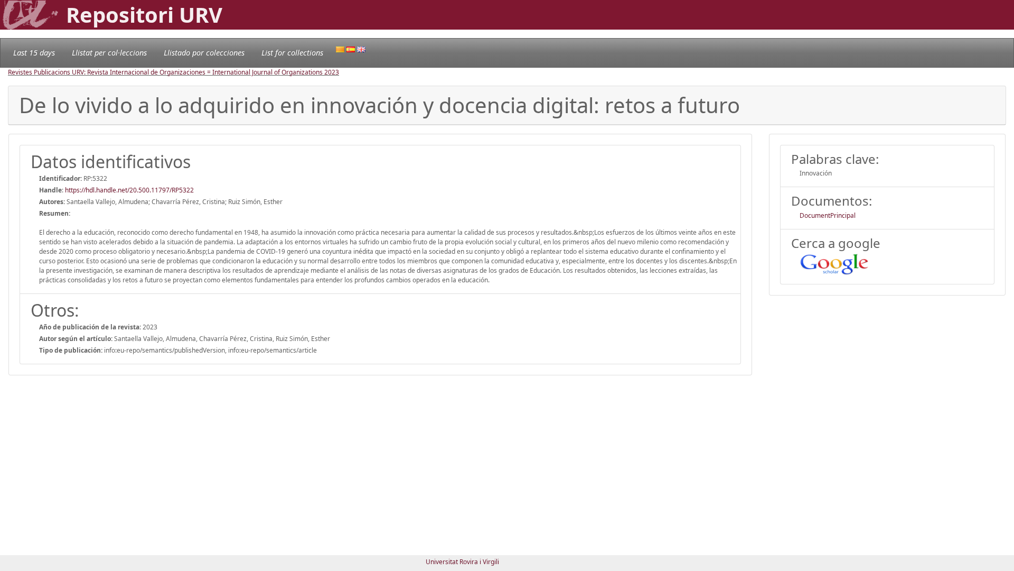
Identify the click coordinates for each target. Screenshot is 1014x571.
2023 (331, 72)
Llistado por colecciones (204, 53)
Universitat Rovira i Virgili (462, 561)
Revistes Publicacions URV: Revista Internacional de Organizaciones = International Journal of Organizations (166, 72)
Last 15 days (34, 53)
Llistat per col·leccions (109, 53)
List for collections (292, 53)
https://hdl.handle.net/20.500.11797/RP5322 (129, 190)
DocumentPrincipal (828, 215)
